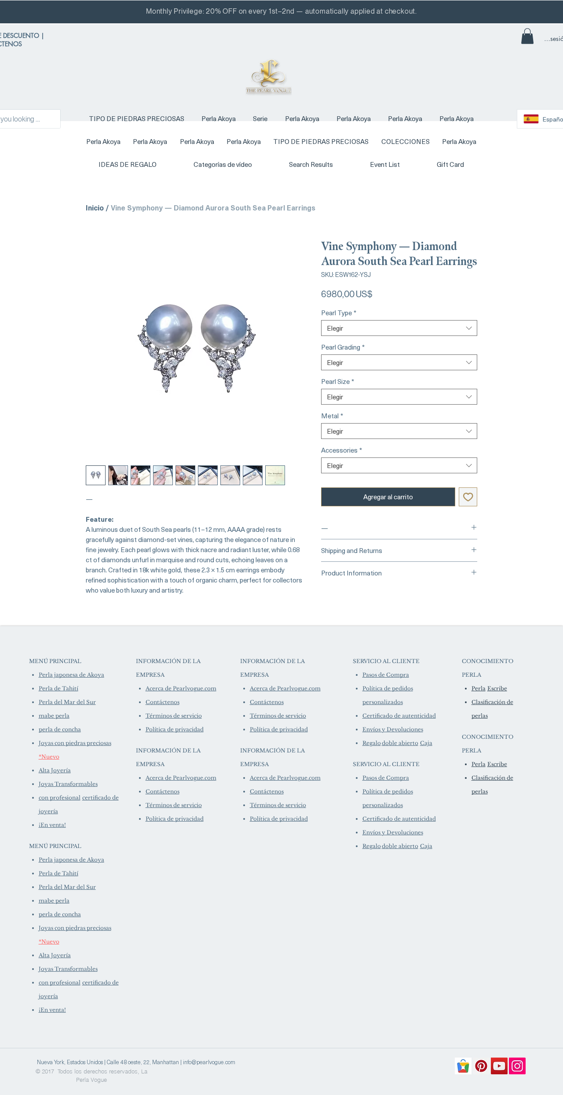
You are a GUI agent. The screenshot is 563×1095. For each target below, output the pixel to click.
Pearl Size (337, 381)
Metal (332, 416)
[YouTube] (499, 1066)
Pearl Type (338, 313)
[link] (527, 36)
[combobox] (399, 328)
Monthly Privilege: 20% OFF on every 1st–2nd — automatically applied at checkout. (281, 11)
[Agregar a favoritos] (468, 496)
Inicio (95, 207)
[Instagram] (517, 1066)
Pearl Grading (343, 347)
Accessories (341, 450)
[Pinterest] (481, 1066)
